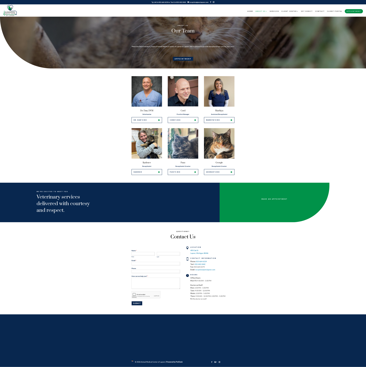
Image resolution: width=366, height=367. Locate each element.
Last (158, 257)
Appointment (354, 11)
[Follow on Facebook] (211, 362)
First (133, 257)
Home (250, 11)
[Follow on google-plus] (215, 362)
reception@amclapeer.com (205, 270)
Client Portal (334, 11)
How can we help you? (140, 276)
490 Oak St (194, 250)
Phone (134, 268)
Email (134, 260)
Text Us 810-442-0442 (178, 2)
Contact (320, 11)
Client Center (289, 11)
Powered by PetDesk (174, 362)
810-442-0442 (200, 264)
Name (134, 250)
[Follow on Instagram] (219, 362)
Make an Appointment (274, 199)
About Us (260, 11)
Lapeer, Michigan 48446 (199, 253)
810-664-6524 (201, 261)
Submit (137, 303)
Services (274, 11)
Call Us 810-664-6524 (160, 2)
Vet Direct (307, 11)
